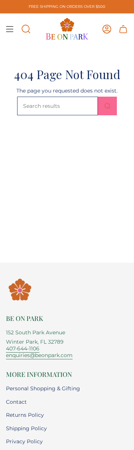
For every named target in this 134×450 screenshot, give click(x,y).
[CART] (123, 29)
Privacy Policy (24, 441)
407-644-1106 (22, 348)
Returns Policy (25, 415)
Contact (16, 402)
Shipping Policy (26, 428)
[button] (26, 29)
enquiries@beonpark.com (39, 355)
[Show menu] (9, 29)
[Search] (107, 106)
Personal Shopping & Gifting (43, 388)
